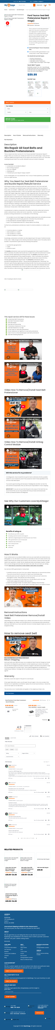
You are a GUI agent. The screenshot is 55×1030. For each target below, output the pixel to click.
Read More (37, 716)
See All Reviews (10, 702)
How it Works (17, 135)
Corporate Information (10, 947)
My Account (23, 955)
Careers (6, 955)
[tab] (34, 736)
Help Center (23, 947)
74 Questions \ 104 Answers (34, 25)
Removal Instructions (29, 135)
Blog (5, 957)
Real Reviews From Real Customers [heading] (15, 700)
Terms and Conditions (10, 953)
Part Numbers (8, 139)
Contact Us (39, 1013)
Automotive (12, 9)
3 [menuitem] (24, 838)
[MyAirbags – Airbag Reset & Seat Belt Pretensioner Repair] (9, 5)
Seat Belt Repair (20, 9)
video (7, 25)
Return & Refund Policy (26, 959)
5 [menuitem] (27, 838)
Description (7, 135)
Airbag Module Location (26, 957)
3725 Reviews (36, 23)
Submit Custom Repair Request (14, 971)
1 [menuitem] (21, 838)
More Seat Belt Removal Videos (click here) (16, 658)
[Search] (34, 5)
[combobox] (12, 753)
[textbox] (49, 762)
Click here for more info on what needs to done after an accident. (26, 565)
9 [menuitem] (33, 838)
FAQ (21, 949)
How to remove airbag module (42, 954)
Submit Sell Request (11, 981)
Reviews (6, 951)
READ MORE (7, 941)
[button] (47, 700)
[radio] (28, 726)
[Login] (39, 5)
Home (5, 9)
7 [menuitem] (30, 838)
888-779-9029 (22, 1)
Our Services (7, 949)
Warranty (40, 135)
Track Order (23, 951)
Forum (22, 953)
